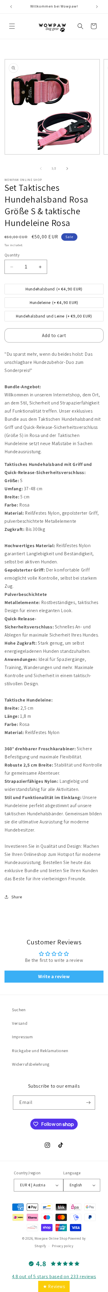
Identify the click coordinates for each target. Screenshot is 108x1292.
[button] (12, 26)
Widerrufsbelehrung (31, 1064)
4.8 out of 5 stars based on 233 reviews (54, 1276)
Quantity (12, 255)
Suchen (19, 1009)
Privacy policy (63, 1246)
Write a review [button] (54, 976)
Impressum (22, 1036)
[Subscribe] (88, 1102)
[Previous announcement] (11, 6)
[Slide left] (40, 168)
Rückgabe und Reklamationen (40, 1050)
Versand (19, 1023)
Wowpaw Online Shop (51, 1238)
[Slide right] (67, 168)
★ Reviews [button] (54, 1286)
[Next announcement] (97, 6)
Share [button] (16, 897)
